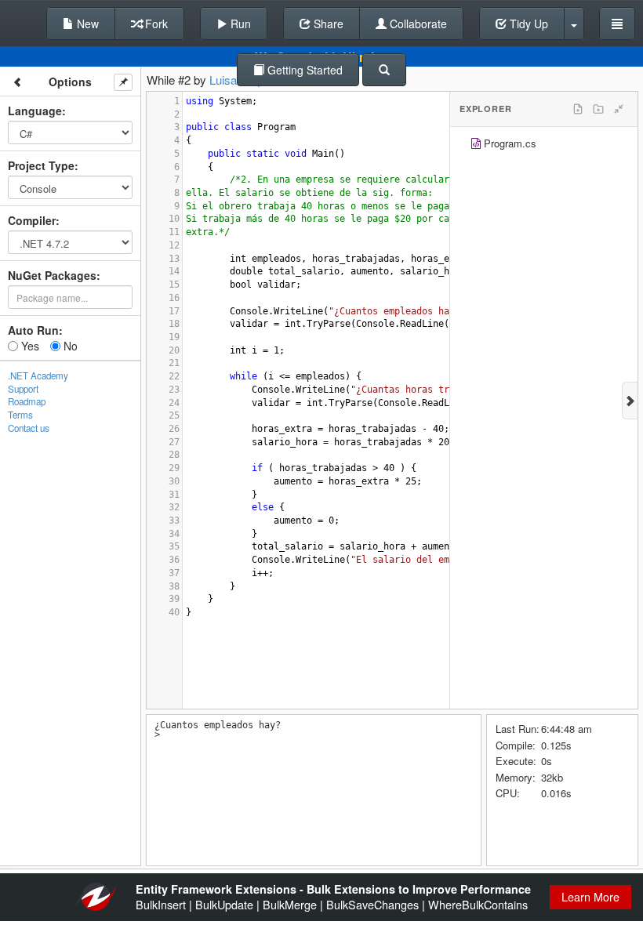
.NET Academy (38, 375)
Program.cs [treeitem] (510, 143)
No (69, 346)
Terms (20, 414)
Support (23, 389)
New (86, 23)
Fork (155, 23)
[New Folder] (598, 109)
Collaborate (417, 23)
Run (239, 23)
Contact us (28, 428)
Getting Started (303, 70)
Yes (28, 346)
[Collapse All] (618, 109)
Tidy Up (527, 23)
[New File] (578, 109)
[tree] (544, 145)
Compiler (32, 220)
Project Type (41, 165)
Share (327, 23)
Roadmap (26, 401)
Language (35, 110)
